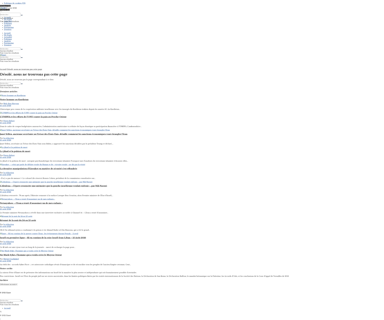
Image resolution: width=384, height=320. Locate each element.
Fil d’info (8, 19)
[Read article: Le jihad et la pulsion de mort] (192, 147)
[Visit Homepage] (3, 8)
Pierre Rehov (9, 121)
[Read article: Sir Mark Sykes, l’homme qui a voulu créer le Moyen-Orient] (192, 251)
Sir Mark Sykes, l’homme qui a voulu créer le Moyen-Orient (31, 255)
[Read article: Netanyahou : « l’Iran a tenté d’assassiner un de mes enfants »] (192, 199)
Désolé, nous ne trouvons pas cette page (24, 69)
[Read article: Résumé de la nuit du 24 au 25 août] (192, 216)
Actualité (8, 21)
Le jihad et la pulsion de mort (15, 151)
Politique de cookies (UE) (15, 3)
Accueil (7, 17)
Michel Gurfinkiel (11, 259)
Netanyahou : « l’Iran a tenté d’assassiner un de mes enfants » (31, 203)
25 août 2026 (5, 106)
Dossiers (7, 29)
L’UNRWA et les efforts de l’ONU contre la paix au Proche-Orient (33, 117)
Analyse (7, 25)
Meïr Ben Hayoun (11, 104)
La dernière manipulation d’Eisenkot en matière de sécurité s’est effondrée (38, 168)
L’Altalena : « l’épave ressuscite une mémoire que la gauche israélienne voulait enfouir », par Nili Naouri (53, 186)
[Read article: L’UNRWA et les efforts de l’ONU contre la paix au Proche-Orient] (192, 113)
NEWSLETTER (5, 6)
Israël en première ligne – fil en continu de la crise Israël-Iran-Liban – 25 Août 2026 (43, 238)
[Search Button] (21, 49)
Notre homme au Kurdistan (14, 99)
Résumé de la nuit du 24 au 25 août (18, 220)
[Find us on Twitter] (1, 312)
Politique (8, 23)
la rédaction (8, 138)
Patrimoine (9, 27)
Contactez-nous (5, 10)
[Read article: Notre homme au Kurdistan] (192, 95)
